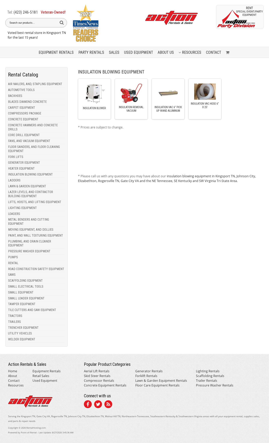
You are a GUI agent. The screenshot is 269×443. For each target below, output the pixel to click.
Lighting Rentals (208, 371)
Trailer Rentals (206, 380)
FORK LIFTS (15, 157)
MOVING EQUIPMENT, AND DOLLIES (30, 229)
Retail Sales (40, 376)
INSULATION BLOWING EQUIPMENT (30, 174)
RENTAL (13, 263)
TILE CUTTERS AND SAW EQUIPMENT (32, 310)
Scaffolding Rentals (210, 376)
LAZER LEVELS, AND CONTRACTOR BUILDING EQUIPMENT (30, 194)
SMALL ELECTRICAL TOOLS (25, 286)
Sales (114, 52)
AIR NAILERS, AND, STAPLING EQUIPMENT (35, 84)
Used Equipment (44, 380)
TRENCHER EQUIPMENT (23, 328)
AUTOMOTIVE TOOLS (21, 90)
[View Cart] (228, 52)
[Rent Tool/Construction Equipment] (240, 28)
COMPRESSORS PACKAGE (24, 113)
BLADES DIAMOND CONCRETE (27, 102)
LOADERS (14, 214)
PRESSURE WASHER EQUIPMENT (29, 251)
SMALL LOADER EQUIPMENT (26, 298)
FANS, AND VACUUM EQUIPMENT (29, 141)
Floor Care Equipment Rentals (157, 385)
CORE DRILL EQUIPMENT (24, 135)
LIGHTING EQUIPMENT (22, 208)
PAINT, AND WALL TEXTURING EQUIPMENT (35, 235)
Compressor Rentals (99, 380)
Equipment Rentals (46, 371)
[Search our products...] (62, 22)
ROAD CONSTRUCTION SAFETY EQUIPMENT (36, 269)
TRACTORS (15, 316)
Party (91, 52)
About (12, 376)
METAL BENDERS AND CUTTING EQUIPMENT (28, 222)
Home (12, 371)
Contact (213, 52)
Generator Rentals (149, 371)
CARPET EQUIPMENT (21, 108)
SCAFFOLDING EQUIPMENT (25, 280)
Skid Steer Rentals (97, 376)
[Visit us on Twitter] (98, 405)
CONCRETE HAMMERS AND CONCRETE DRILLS (33, 127)
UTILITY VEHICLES (20, 333)
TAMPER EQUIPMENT (21, 304)
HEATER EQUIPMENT (21, 168)
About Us (166, 52)
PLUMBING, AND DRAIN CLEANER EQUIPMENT (29, 243)
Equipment (56, 52)
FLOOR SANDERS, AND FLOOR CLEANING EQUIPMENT (34, 149)
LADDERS (14, 180)
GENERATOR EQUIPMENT (24, 162)
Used (138, 52)
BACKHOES (15, 96)
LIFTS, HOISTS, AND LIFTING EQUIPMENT (34, 202)
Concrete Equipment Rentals (105, 385)
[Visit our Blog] (108, 405)
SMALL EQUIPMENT (20, 292)
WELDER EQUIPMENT (21, 339)
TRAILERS (14, 322)
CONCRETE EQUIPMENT (23, 119)
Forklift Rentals (146, 376)
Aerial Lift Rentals (96, 371)
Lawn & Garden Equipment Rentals (161, 380)
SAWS (12, 275)
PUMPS (13, 257)
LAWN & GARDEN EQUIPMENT (27, 186)
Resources (191, 52)
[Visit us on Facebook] (88, 405)
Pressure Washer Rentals (214, 385)
